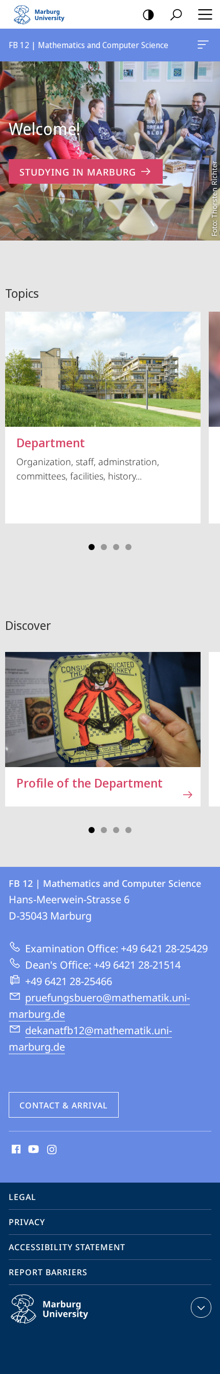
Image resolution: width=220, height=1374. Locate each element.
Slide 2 (104, 547)
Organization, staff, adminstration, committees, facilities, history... (87, 458)
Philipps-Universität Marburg (69, 1325)
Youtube (32, 1150)
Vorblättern (205, 427)
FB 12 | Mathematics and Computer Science (205, 45)
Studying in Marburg (77, 172)
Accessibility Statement (67, 1247)
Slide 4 (128, 547)
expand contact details (201, 1307)
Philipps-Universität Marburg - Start (43, 14)
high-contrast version (148, 14)
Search (176, 14)
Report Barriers (48, 1272)
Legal (22, 1197)
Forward (205, 734)
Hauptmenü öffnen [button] (205, 14)
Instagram (52, 1150)
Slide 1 (92, 547)
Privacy (27, 1222)
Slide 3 (116, 547)
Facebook (15, 1150)
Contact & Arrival (63, 1105)
